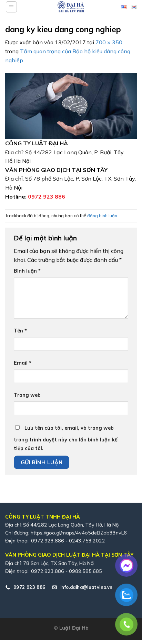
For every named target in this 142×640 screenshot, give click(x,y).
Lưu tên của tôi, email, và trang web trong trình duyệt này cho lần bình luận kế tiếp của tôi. (66, 438)
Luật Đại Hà (74, 628)
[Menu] (11, 6)
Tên (20, 331)
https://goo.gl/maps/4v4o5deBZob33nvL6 (79, 533)
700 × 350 (108, 42)
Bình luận (27, 271)
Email (22, 363)
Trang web (27, 395)
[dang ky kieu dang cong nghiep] (71, 105)
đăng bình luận (102, 215)
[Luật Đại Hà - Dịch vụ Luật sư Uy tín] (71, 7)
